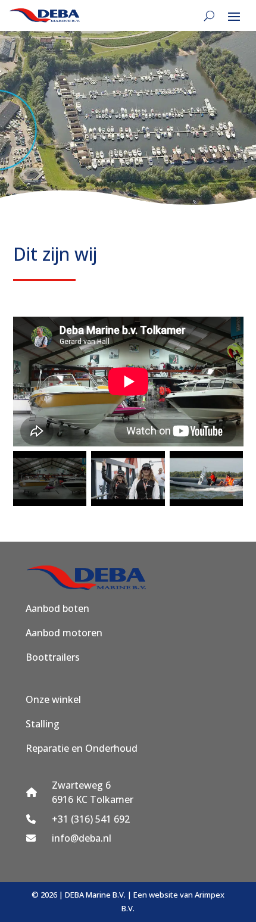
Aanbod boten (57, 608)
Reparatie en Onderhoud (82, 748)
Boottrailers (53, 657)
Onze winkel (53, 699)
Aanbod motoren (64, 632)
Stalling (43, 723)
